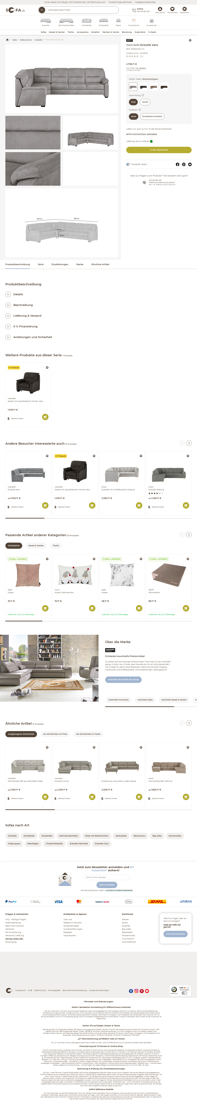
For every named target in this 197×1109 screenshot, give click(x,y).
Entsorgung (11, 942)
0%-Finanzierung (13, 932)
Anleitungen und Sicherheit (32, 337)
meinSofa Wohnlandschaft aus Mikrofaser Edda (28, 744)
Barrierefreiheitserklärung (75, 990)
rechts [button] (145, 102)
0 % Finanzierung (25, 326)
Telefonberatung (13, 923)
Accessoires (13, 546)
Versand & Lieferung (14, 936)
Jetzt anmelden (107, 885)
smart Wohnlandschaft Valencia (161, 744)
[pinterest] (142, 990)
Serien (125, 923)
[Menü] (189, 986)
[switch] (143, 95)
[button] (143, 87)
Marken (125, 920)
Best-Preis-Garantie (14, 926)
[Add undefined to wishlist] (190, 40)
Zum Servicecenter (175, 934)
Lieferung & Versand (27, 316)
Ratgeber (68, 932)
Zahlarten (9, 929)
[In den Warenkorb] (45, 417)
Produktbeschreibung (17, 264)
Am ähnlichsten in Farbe (88, 734)
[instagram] (136, 990)
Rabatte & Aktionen (73, 923)
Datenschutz (40, 990)
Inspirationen (70, 936)
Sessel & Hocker (36, 546)
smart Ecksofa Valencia (157, 452)
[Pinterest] (183, 164)
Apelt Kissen (11, 555)
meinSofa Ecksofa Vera (16, 452)
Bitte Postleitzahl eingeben (141, 134)
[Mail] (190, 164)
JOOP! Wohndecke (155, 555)
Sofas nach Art (17, 825)
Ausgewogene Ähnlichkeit (21, 734)
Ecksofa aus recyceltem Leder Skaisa (117, 744)
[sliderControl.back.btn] (182, 443)
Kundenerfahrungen (73, 929)
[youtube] (147, 990)
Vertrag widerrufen (14, 939)
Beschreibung (23, 305)
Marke (79, 264)
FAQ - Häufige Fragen (15, 920)
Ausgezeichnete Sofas (144, 2)
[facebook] (131, 990)
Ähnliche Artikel (100, 264)
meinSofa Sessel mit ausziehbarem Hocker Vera (28, 364)
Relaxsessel (127, 932)
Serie (41, 264)
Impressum (20, 990)
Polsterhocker (128, 936)
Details (18, 294)
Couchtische (128, 939)
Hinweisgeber (54, 990)
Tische (56, 546)
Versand (142, 68)
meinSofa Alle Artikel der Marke (123, 680)
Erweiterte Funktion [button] (152, 116)
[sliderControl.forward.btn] (189, 443)
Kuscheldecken (129, 942)
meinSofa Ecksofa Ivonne (64, 744)
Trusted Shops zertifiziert (120, 2)
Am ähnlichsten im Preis (55, 734)
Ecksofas (126, 926)
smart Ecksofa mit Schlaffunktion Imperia (119, 452)
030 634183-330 (155, 180)
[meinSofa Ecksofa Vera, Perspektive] (90, 132)
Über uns (68, 920)
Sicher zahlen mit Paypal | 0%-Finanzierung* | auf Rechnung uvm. (75, 2)
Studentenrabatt (71, 926)
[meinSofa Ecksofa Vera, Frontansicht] (61, 78)
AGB (30, 990)
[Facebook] (177, 164)
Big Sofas (126, 929)
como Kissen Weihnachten (65, 555)
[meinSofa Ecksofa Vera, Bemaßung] (61, 222)
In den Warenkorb (159, 150)
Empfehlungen (60, 264)
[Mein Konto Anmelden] (160, 9)
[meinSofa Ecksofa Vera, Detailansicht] (32, 132)
